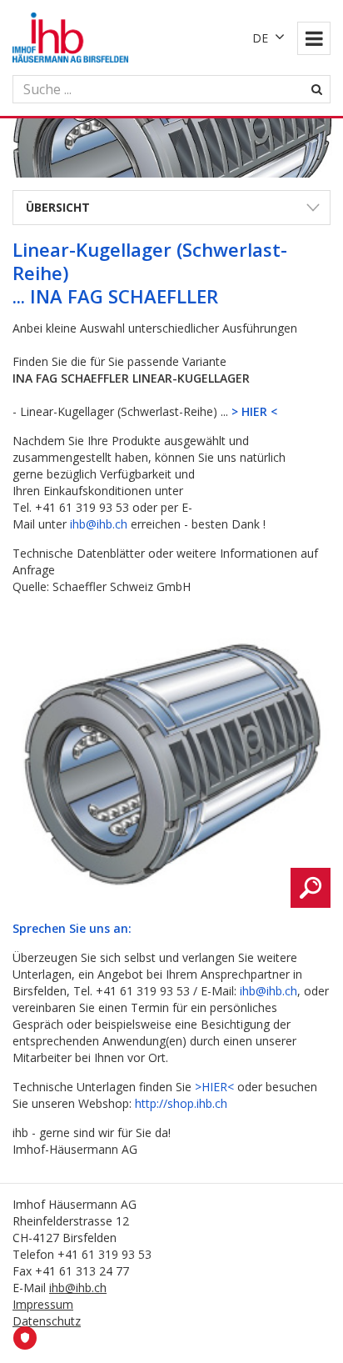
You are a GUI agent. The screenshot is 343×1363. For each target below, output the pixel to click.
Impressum (42, 1304)
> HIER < (254, 411)
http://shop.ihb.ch (181, 1103)
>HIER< (214, 1087)
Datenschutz (46, 1321)
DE (260, 38)
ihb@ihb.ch (98, 524)
